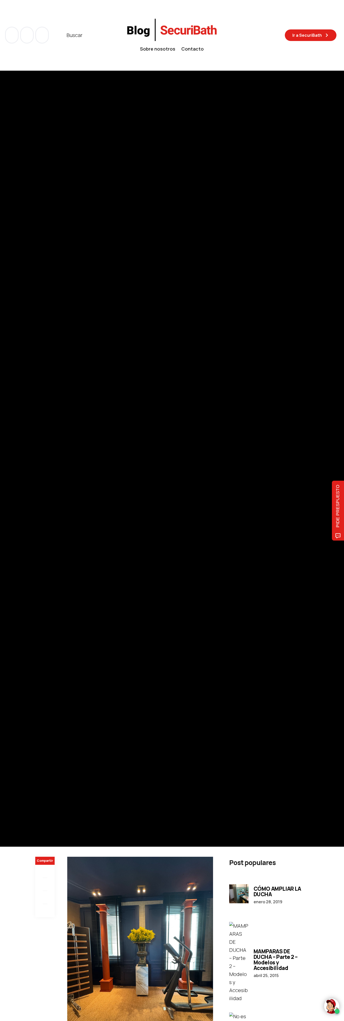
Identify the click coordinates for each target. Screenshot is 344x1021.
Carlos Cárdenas (69, 470)
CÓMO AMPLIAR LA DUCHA (277, 891)
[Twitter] (45, 884)
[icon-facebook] (12, 35)
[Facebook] (45, 871)
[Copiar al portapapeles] (45, 910)
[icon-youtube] (27, 35)
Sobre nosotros (157, 49)
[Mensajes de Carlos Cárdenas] (40, 471)
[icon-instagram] (42, 35)
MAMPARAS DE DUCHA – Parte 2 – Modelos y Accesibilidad (276, 959)
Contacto (192, 49)
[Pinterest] (45, 897)
